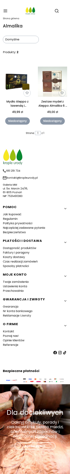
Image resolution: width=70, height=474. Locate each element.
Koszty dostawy (14, 257)
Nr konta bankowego (17, 311)
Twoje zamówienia (16, 282)
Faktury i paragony (16, 252)
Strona (30, 133)
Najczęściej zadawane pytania (24, 228)
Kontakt (8, 331)
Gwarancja (10, 307)
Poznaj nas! (11, 336)
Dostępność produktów (19, 248)
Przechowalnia (13, 291)
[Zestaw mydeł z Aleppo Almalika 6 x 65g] (52, 82)
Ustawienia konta (15, 286)
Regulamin (10, 219)
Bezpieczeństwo (14, 232)
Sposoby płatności (16, 266)
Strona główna (11, 18)
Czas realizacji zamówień (20, 261)
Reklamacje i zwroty (17, 315)
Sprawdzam (35, 446)
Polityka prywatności (17, 223)
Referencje (10, 345)
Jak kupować (12, 214)
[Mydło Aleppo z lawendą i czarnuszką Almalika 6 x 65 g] (17, 82)
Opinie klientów (13, 340)
